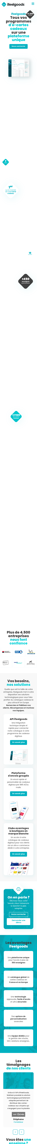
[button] (33, 4)
